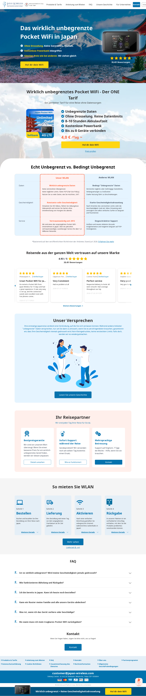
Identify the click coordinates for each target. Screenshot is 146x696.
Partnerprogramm (130, 660)
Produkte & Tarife (9, 660)
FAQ (52, 660)
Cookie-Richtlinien (33, 664)
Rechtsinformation (82, 664)
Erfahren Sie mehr (106, 241)
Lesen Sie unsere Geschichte (73, 394)
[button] (17, 285)
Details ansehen (37, 462)
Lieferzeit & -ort (73, 547)
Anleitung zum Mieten (35, 660)
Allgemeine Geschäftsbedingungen (108, 665)
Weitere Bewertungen (72, 306)
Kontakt (136, 4)
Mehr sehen (73, 541)
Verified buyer (38, 277)
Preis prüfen (90, 151)
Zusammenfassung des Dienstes (60, 665)
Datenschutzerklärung (11, 664)
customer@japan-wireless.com (73, 673)
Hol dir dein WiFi (34, 64)
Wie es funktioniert (73, 462)
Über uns (102, 660)
